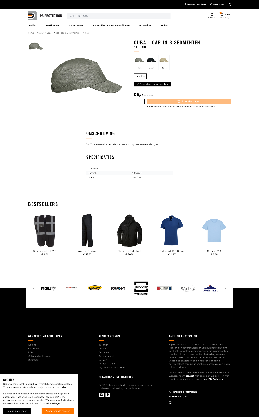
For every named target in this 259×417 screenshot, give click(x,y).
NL (230, 3)
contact (190, 376)
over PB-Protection (213, 379)
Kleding (32, 25)
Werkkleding (52, 25)
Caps (49, 33)
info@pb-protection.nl (196, 4)
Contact (103, 348)
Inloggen (103, 345)
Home (31, 33)
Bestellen (104, 352)
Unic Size (140, 76)
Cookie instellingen (16, 411)
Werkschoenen (76, 25)
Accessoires (145, 25)
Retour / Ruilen (107, 363)
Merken (164, 25)
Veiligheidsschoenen (39, 356)
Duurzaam (33, 360)
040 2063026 (218, 4)
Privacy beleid (106, 356)
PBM (30, 352)
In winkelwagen (191, 101)
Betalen (103, 360)
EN (230, 5)
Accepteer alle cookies (58, 411)
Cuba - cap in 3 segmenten (66, 33)
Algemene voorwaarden (112, 367)
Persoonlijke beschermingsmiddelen (111, 25)
